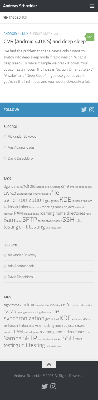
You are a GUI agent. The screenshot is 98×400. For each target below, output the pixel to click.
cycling (37, 193)
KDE (65, 199)
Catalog (56, 186)
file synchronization (31, 196)
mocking (48, 207)
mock (38, 207)
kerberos (77, 201)
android (28, 186)
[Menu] (92, 6)
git (52, 201)
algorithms (12, 186)
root (88, 213)
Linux (24, 34)
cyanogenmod (25, 193)
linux (31, 207)
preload (28, 213)
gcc (47, 200)
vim (59, 227)
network (79, 207)
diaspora (46, 193)
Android (10, 34)
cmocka (74, 186)
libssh (13, 206)
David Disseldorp (20, 158)
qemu (36, 213)
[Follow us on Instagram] (91, 109)
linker (24, 206)
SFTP (29, 219)
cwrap (10, 193)
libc (5, 207)
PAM (18, 213)
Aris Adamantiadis (21, 147)
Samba (13, 219)
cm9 (65, 186)
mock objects (64, 207)
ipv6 (56, 201)
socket (58, 221)
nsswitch (8, 213)
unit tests (51, 227)
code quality (85, 186)
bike (47, 186)
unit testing (32, 226)
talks (78, 220)
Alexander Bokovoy (22, 136)
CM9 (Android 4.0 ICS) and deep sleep (45, 41)
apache (40, 186)
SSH (68, 219)
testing (11, 227)
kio (85, 200)
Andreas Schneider (20, 6)
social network (46, 221)
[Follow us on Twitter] (84, 109)
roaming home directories (62, 213)
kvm (90, 201)
